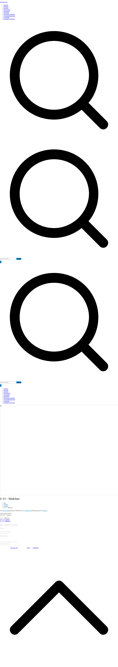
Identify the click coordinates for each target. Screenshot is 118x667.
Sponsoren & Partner (9, 14)
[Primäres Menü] (0, 262)
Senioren (5, 8)
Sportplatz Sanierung (9, 19)
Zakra (28, 548)
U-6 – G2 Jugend (5, 519)
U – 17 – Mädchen (5, 521)
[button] (0, 384)
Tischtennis (6, 11)
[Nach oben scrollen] (59, 666)
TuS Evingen (6, 510)
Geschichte (6, 17)
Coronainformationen (9, 16)
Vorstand (5, 6)
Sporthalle (6, 13)
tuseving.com (3, 2)
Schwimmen (6, 9)
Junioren (5, 5)
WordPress (36, 548)
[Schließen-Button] (0, 386)
